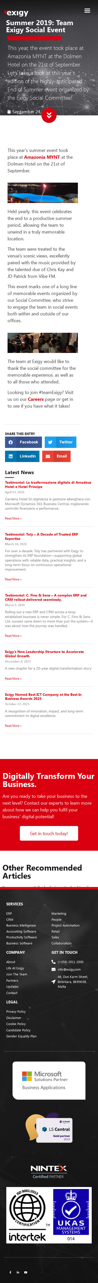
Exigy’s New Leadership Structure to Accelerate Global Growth (44, 653)
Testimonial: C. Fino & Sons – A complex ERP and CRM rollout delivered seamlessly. (46, 597)
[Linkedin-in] (18, 1272)
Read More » (13, 518)
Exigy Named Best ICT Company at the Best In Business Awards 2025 (43, 696)
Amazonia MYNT (42, 157)
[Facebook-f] (11, 1272)
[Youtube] (26, 1272)
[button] (87, 10)
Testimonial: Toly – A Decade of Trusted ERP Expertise (41, 536)
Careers (36, 399)
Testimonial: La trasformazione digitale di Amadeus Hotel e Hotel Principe (48, 484)
